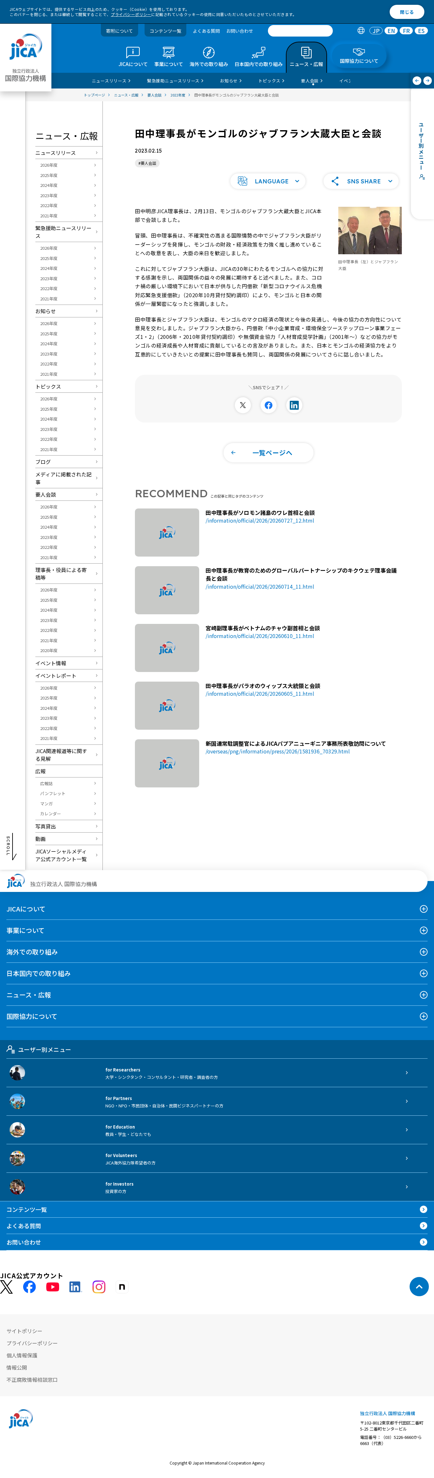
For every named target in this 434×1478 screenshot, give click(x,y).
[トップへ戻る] (419, 1286)
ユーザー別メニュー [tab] (44, 1049)
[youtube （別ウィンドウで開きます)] (52, 1286)
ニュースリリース (55, 152)
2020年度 (49, 650)
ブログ (43, 462)
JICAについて (26, 908)
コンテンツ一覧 (165, 31)
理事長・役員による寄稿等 (61, 573)
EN (391, 31)
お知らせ (45, 311)
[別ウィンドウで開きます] (243, 405)
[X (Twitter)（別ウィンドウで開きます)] (6, 1287)
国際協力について (32, 1016)
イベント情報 (50, 663)
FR (406, 31)
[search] (300, 31)
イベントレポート (55, 675)
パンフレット (53, 793)
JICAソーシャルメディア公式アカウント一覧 (61, 855)
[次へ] (427, 80)
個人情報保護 (21, 1355)
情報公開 (16, 1367)
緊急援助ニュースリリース (63, 231)
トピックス (48, 386)
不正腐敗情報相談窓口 (32, 1379)
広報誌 (46, 783)
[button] (268, 181)
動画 (40, 839)
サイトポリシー (24, 1331)
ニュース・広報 (28, 994)
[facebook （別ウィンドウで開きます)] (29, 1287)
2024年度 (49, 185)
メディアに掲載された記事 (63, 478)
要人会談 (45, 494)
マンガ (46, 804)
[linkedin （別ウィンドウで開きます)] (75, 1286)
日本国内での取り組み (38, 973)
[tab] (361, 31)
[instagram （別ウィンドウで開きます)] (99, 1287)
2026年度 (49, 165)
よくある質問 (206, 31)
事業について (25, 930)
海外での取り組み (32, 951)
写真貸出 (45, 826)
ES (421, 31)
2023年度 (49, 195)
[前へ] (417, 80)
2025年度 (49, 175)
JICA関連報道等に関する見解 (61, 754)
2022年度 (49, 205)
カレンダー (50, 813)
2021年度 (49, 216)
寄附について (119, 31)
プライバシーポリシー (131, 14)
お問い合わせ (239, 31)
